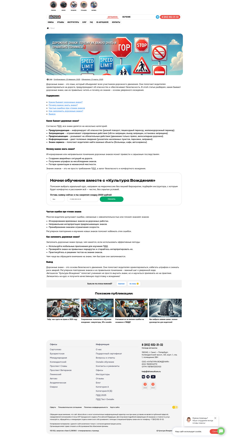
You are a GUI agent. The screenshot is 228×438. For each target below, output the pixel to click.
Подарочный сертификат (109, 353)
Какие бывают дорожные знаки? (66, 102)
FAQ (91, 22)
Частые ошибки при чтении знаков (67, 108)
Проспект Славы (58, 366)
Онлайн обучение (105, 362)
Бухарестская (57, 353)
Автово (53, 378)
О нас (99, 349)
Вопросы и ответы (105, 357)
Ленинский (55, 374)
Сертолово (55, 349)
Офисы (51, 22)
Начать (111, 199)
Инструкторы (73, 22)
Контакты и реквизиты (107, 366)
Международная (58, 357)
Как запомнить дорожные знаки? (66, 111)
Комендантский (58, 362)
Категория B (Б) (104, 391)
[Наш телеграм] (158, 17)
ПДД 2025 (101, 395)
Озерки (54, 387)
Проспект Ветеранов (60, 370)
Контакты (116, 22)
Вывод (52, 114)
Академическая (58, 382)
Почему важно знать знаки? (63, 105)
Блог (84, 22)
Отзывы (60, 22)
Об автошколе (102, 22)
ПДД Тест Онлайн (105, 399)
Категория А (102, 387)
